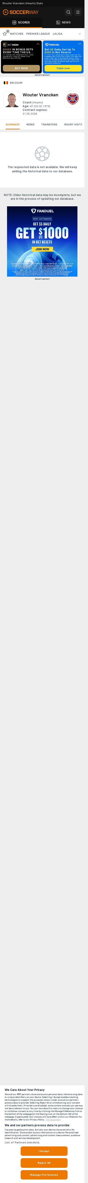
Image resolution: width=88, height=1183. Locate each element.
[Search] (68, 12)
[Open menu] (78, 12)
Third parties (53, 1119)
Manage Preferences (44, 1174)
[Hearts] (73, 103)
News (30, 124)
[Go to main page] (23, 12)
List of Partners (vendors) (22, 1142)
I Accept (44, 1151)
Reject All (44, 1162)
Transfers (49, 124)
